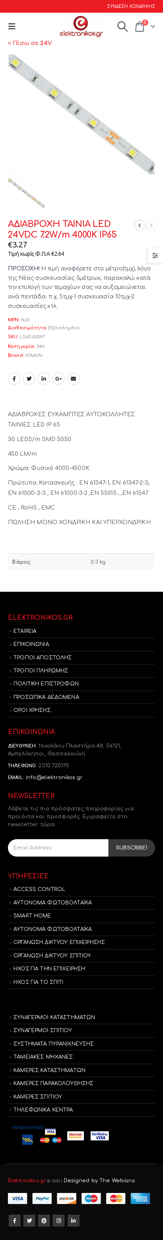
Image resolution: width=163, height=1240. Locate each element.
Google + (58, 378)
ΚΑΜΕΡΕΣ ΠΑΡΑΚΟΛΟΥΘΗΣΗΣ (53, 1083)
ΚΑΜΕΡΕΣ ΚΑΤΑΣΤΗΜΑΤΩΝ (49, 1070)
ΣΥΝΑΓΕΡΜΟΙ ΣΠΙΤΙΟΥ (42, 1030)
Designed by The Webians (99, 1180)
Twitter (29, 378)
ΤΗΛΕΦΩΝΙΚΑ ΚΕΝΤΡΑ (43, 1110)
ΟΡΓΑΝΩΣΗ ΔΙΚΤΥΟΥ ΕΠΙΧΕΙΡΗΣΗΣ (59, 942)
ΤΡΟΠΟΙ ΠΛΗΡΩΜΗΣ (40, 671)
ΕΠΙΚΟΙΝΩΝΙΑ (31, 644)
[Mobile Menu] (13, 27)
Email (73, 378)
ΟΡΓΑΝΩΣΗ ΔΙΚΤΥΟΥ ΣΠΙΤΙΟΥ (52, 956)
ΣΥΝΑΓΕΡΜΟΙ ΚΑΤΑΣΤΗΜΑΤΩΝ (54, 1017)
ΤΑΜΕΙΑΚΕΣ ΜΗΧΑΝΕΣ (43, 1057)
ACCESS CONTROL (39, 889)
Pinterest (44, 1221)
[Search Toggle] (122, 26)
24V (40, 346)
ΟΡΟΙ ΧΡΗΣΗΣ (32, 710)
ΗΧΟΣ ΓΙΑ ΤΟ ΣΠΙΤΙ (38, 982)
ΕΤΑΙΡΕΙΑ (24, 631)
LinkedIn (44, 378)
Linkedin (74, 1221)
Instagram (58, 1221)
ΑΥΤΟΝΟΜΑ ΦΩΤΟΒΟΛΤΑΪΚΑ (52, 903)
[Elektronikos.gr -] (81, 27)
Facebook (14, 378)
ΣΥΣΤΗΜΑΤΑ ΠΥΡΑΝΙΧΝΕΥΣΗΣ (53, 1044)
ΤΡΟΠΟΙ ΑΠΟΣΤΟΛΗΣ (42, 658)
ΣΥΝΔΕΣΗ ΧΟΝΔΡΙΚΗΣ (131, 6)
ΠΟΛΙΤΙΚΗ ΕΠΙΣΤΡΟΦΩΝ (46, 684)
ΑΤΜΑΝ (33, 355)
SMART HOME (32, 916)
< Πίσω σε (30, 43)
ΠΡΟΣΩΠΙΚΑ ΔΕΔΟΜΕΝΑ (46, 697)
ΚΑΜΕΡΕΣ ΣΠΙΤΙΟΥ (37, 1097)
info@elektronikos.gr (54, 777)
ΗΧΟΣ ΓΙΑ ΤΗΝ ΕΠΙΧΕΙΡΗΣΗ (49, 969)
